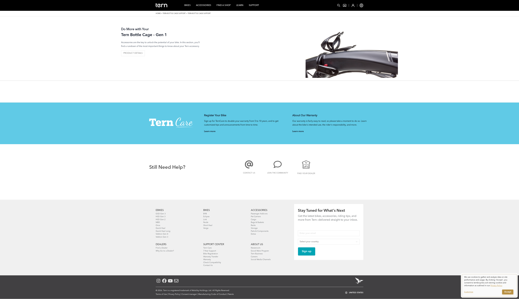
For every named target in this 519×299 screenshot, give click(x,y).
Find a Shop (224, 5)
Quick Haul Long (163, 231)
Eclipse (206, 217)
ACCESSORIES (259, 210)
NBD (158, 222)
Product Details (133, 53)
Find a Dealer (161, 248)
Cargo (253, 220)
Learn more (209, 131)
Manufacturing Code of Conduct (212, 294)
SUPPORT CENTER (213, 244)
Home (158, 13)
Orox (158, 225)
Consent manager (189, 294)
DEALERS (161, 244)
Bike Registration (210, 254)
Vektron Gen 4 (162, 234)
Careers (254, 257)
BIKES (206, 210)
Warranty (207, 259)
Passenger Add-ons (259, 214)
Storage (254, 228)
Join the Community (277, 173)
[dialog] (489, 285)
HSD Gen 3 (160, 217)
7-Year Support (209, 251)
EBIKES (160, 210)
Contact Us (249, 173)
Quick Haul (160, 228)
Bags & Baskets (257, 222)
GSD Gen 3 (161, 214)
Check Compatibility (212, 262)
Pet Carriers (256, 217)
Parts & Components (259, 231)
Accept (507, 292)
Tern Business (257, 254)
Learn (239, 5)
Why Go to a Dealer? (165, 251)
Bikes (187, 5)
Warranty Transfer (210, 257)
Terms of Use (161, 294)
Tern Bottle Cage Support (174, 13)
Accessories (203, 5)
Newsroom (255, 248)
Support (254, 5)
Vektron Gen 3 (162, 237)
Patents (231, 294)
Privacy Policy (174, 294)
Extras (253, 234)
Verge (205, 228)
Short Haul (207, 225)
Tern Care (207, 248)
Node (205, 222)
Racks (253, 225)
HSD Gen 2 (160, 220)
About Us (257, 244)
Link (205, 220)
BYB (205, 214)
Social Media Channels (261, 259)
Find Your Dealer (306, 173)
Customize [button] (468, 292)
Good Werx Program (260, 251)
